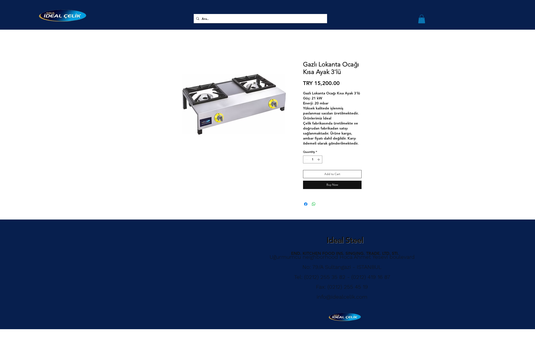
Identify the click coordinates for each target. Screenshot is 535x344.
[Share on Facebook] (305, 204)
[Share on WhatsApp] (313, 204)
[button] (421, 19)
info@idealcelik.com (342, 297)
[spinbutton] (312, 159)
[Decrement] (306, 159)
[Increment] (319, 159)
